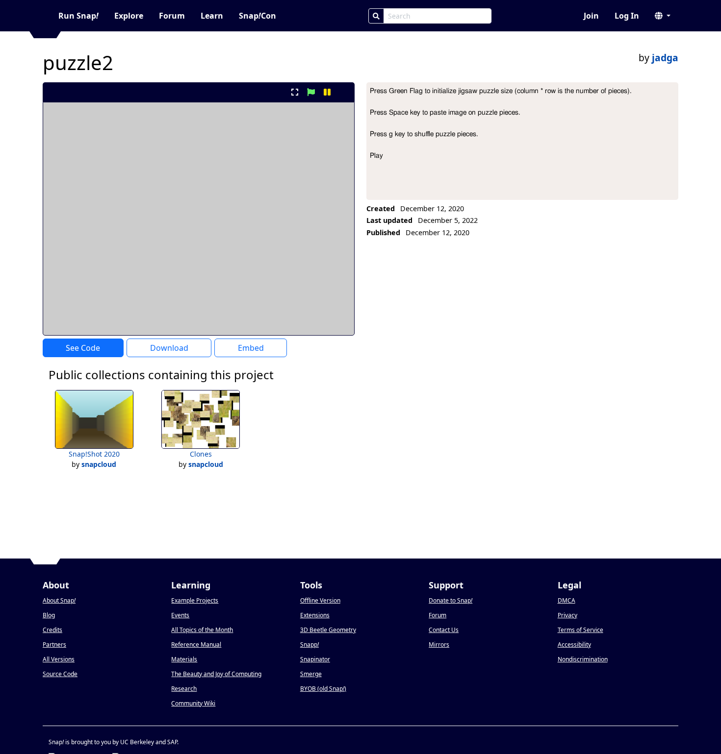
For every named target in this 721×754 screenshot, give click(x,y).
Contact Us (444, 630)
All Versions (59, 659)
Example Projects (194, 600)
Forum (172, 15)
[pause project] (327, 92)
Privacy (567, 615)
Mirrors (439, 644)
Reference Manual (196, 644)
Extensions (315, 615)
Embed (251, 347)
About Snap (59, 600)
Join (591, 15)
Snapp (309, 644)
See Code (83, 347)
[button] (662, 15)
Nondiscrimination (583, 659)
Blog (49, 615)
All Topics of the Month (202, 630)
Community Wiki (193, 703)
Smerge (311, 674)
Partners (54, 644)
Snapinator (315, 659)
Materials (184, 659)
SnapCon (257, 15)
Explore (128, 15)
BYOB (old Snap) (323, 688)
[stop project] (343, 92)
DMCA (566, 600)
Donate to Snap (450, 600)
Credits (52, 630)
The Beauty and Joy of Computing (216, 674)
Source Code (60, 674)
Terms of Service (580, 630)
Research (184, 688)
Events (180, 615)
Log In (627, 15)
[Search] (376, 16)
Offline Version (320, 600)
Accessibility (574, 644)
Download (169, 347)
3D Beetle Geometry (328, 630)
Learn (212, 15)
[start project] (311, 92)
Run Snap (78, 15)
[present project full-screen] (294, 92)
